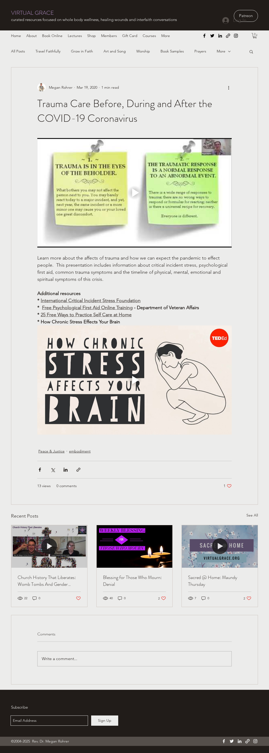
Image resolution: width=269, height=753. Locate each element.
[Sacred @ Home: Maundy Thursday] (220, 546)
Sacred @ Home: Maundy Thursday (212, 581)
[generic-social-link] (228, 35)
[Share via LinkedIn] (65, 469)
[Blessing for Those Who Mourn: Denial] (135, 546)
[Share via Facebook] (39, 469)
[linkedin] (220, 35)
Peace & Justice (51, 451)
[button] (255, 35)
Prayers (200, 51)
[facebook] (204, 35)
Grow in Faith (82, 51)
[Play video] (134, 192)
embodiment (80, 451)
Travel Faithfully (47, 51)
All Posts (18, 51)
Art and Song (115, 51)
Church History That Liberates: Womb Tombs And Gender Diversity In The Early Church (47, 581)
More (221, 51)
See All (252, 515)
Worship (143, 51)
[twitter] (212, 35)
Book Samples (172, 51)
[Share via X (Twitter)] (52, 469)
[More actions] (228, 87)
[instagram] (236, 35)
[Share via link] (78, 469)
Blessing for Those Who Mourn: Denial (132, 581)
